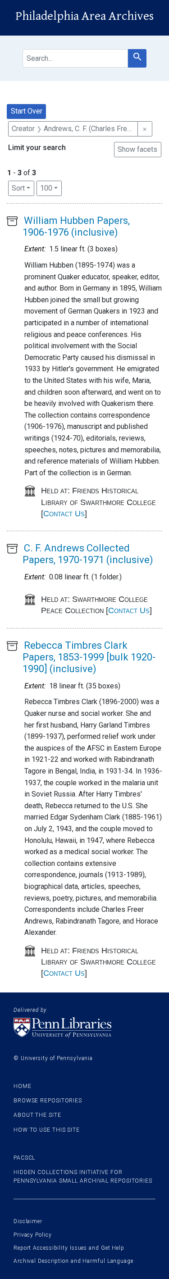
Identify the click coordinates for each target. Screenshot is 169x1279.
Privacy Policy (33, 1235)
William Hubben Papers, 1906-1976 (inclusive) (76, 226)
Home (23, 1086)
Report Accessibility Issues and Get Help (69, 1248)
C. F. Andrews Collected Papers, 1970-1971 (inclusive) (88, 553)
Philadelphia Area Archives (84, 16)
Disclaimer (28, 1221)
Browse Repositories (48, 1100)
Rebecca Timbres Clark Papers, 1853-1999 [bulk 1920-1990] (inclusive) (89, 657)
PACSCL (24, 1158)
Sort (18, 188)
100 (51, 187)
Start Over (26, 111)
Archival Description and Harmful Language (73, 1261)
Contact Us (64, 513)
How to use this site (47, 1130)
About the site (37, 1115)
